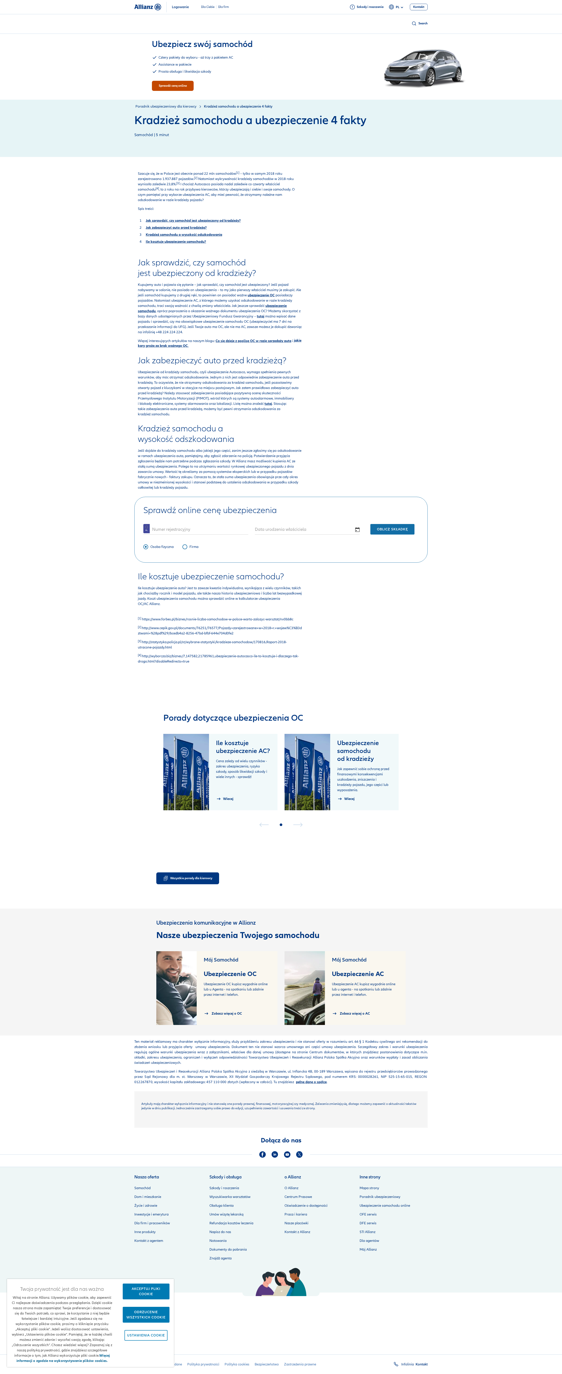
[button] (419, 23)
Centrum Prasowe (298, 1197)
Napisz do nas (220, 1232)
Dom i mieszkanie (147, 1197)
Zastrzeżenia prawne (300, 1364)
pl (397, 7)
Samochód (142, 1188)
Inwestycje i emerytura (151, 1214)
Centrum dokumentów (326, 1052)
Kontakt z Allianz (297, 1232)
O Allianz (291, 1188)
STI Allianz (367, 1232)
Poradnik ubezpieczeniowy (380, 1197)
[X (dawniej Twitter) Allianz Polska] (299, 1154)
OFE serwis (368, 1214)
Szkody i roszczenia (224, 1188)
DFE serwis (368, 1223)
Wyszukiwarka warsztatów (229, 1197)
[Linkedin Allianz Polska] (274, 1154)
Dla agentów (369, 1241)
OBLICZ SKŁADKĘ (392, 529)
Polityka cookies (237, 1364)
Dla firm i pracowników (152, 1223)
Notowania (218, 1241)
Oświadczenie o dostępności (306, 1205)
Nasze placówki (296, 1223)
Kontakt (422, 1364)
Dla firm (223, 7)
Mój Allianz (368, 1249)
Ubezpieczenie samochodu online (385, 1205)
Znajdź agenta (220, 1258)
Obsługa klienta (221, 1205)
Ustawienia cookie (146, 1335)
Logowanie (180, 7)
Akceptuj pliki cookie (146, 1291)
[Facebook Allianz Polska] (262, 1154)
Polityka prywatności (203, 1364)
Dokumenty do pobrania (228, 1249)
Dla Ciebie (207, 7)
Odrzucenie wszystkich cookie (146, 1315)
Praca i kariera (296, 1214)
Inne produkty (145, 1232)
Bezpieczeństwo (267, 1364)
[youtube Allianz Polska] (287, 1154)
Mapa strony (369, 1188)
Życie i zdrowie (145, 1205)
